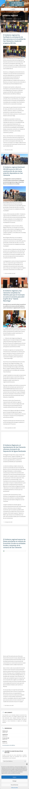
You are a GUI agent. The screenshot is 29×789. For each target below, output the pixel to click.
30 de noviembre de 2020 (10, 273)
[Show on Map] (26, 9)
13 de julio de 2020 (8, 522)
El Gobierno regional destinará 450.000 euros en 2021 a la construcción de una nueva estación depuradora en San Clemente (14, 171)
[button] (27, 764)
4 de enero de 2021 (9, 149)
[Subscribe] (25, 761)
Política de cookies (14, 787)
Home (3, 18)
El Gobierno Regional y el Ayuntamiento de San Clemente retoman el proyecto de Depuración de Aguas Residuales (14, 448)
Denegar (14, 781)
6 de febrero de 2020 (9, 705)
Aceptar (14, 777)
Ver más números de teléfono (8, 745)
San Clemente (9, 18)
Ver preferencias (14, 784)
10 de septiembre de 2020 (10, 427)
